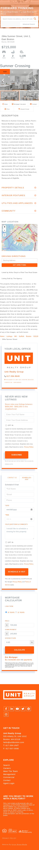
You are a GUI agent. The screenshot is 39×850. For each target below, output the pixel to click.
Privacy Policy (28, 447)
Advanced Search (29, 24)
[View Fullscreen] (4, 234)
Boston (28, 336)
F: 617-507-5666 (11, 748)
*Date (7, 505)
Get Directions (19, 265)
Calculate (19, 650)
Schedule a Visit (26, 478)
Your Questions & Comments (16, 524)
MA (15, 336)
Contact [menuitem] (7, 780)
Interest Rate (10, 638)
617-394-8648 (13, 376)
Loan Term (9, 606)
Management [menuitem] (9, 774)
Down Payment (10, 629)
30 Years (11, 612)
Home (2, 336)
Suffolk (21, 336)
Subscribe (16, 455)
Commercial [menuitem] (8, 777)
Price (7, 621)
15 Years (20, 612)
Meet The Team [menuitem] (10, 771)
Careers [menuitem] (7, 768)
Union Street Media (19, 844)
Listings (9, 336)
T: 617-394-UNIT (11, 745)
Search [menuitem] (6, 765)
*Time (7, 515)
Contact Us (8, 382)
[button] (35, 19)
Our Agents (17, 382)
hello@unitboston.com (13, 742)
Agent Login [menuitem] (8, 783)
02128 (35, 336)
